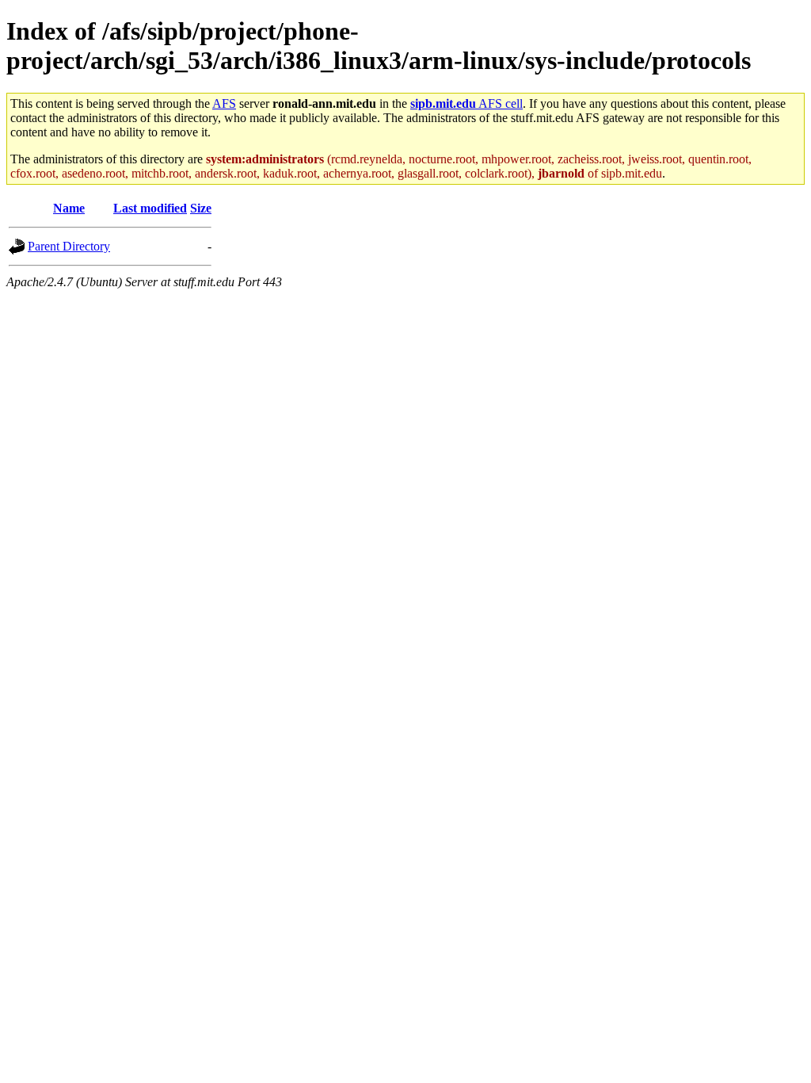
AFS (224, 103)
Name (69, 208)
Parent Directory (69, 246)
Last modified (150, 208)
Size (200, 208)
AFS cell (466, 103)
